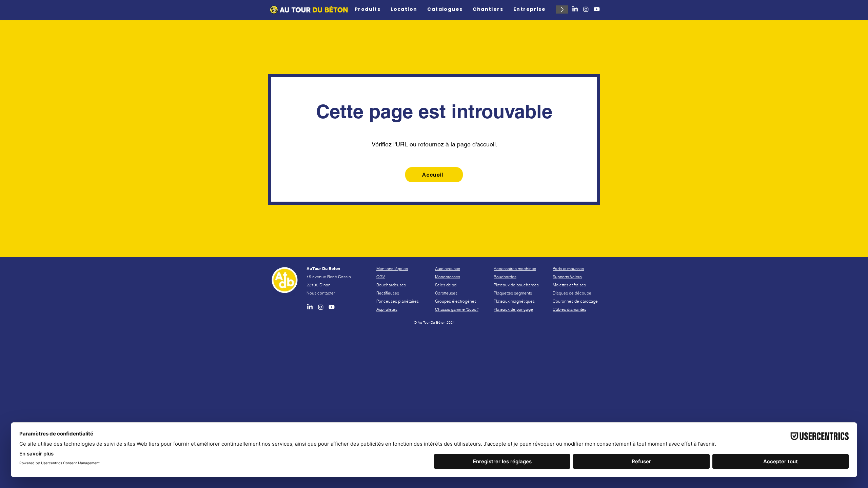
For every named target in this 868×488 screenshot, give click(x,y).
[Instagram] (586, 9)
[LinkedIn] (575, 9)
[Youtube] (596, 9)
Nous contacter (321, 293)
